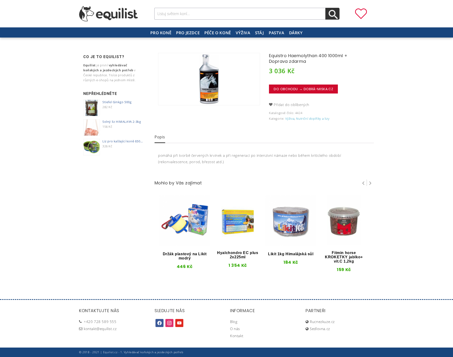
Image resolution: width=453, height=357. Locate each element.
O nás (235, 328)
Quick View (176, 244)
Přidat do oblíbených (291, 104)
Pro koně (160, 32)
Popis (160, 137)
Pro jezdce (188, 32)
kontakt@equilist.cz (100, 328)
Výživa (243, 32)
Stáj (259, 32)
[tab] (160, 137)
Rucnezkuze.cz (322, 321)
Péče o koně (217, 32)
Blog (233, 321)
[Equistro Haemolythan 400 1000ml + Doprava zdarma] (209, 79)
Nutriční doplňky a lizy (312, 118)
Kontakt (236, 335)
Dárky (296, 32)
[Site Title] (108, 13)
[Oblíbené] (361, 13)
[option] (209, 79)
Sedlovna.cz (320, 328)
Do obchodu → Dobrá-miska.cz (303, 89)
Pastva (276, 32)
